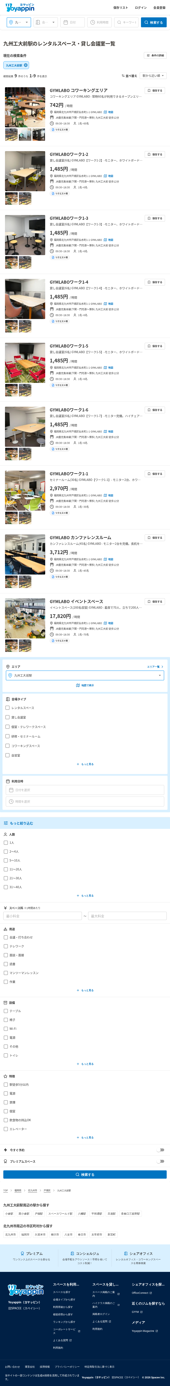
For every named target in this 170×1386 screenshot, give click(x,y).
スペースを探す (61, 1292)
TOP (5, 1190)
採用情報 (45, 1366)
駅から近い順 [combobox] (151, 75)
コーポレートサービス (64, 1331)
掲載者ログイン (101, 1314)
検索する (156, 22)
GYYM (135, 1312)
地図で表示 (87, 685)
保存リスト (120, 7)
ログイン (141, 7)
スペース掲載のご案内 (103, 1294)
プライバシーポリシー (67, 1366)
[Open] (27, 22)
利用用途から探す (63, 1307)
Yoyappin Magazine (143, 1331)
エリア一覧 (153, 666)
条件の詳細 (158, 55)
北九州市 (32, 1190)
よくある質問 (60, 1340)
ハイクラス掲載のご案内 (103, 1304)
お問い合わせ (12, 1366)
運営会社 (30, 1366)
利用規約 (58, 1347)
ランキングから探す (64, 1322)
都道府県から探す (63, 1314)
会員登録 (159, 7)
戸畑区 (47, 1190)
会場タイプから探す (64, 1299)
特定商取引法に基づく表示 (99, 1366)
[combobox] (49, 22)
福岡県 (18, 1190)
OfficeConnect (140, 1293)
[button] (84, 707)
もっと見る (87, 764)
